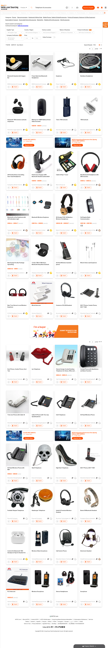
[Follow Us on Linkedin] (56, 627)
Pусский (66, 621)
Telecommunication (22, 17)
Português (60, 621)
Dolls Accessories (65, 20)
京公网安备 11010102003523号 (76, 623)
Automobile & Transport (11, 20)
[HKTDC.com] (54, 616)
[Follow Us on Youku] (64, 627)
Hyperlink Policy (46, 623)
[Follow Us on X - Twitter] (54, 627)
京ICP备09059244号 (62, 623)
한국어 (76, 621)
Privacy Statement (36, 623)
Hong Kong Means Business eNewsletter (62, 619)
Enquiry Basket (89, 646)
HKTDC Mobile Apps (45, 619)
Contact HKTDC (35, 619)
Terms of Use (27, 623)
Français (44, 621)
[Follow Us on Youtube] (62, 627)
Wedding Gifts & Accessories (51, 20)
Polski (54, 621)
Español (38, 621)
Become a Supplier (88, 7)
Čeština (27, 621)
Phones (14, 17)
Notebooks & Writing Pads (35, 17)
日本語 (81, 621)
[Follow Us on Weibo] (58, 627)
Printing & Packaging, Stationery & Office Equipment (81, 17)
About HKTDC (26, 619)
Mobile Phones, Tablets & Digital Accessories (55, 17)
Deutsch (33, 621)
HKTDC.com (18, 619)
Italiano (49, 621)
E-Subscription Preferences (80, 619)
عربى (71, 621)
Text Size (91, 619)
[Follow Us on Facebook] (52, 627)
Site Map (54, 623)
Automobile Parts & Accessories (27, 20)
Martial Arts (40, 20)
